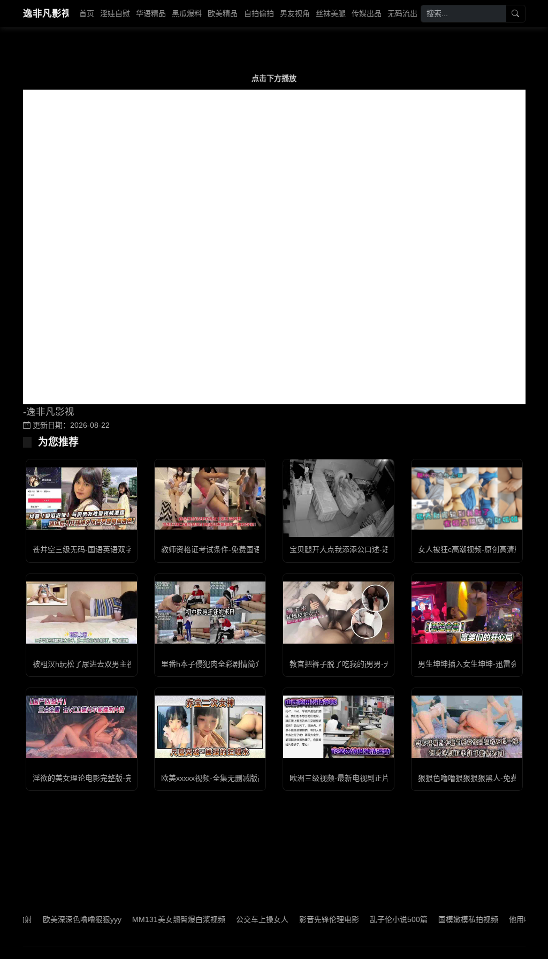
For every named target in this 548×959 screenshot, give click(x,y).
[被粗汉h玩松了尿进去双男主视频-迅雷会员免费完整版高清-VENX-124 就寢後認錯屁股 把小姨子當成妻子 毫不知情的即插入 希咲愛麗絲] (81, 613)
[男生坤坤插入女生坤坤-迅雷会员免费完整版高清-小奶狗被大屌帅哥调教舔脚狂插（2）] (467, 613)
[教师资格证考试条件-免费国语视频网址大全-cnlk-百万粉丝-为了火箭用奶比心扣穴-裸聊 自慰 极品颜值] (210, 498)
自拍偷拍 (259, 13)
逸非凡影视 (45, 13)
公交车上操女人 (243, 919)
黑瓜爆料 (187, 13)
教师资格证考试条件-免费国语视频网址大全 (233, 549)
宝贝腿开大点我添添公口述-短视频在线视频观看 (370, 549)
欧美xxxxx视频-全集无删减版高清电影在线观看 (239, 778)
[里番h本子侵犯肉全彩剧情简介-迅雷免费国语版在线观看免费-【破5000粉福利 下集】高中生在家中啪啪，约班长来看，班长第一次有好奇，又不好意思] (210, 613)
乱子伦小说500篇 (379, 919)
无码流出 (402, 13)
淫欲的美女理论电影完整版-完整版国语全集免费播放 (120, 778)
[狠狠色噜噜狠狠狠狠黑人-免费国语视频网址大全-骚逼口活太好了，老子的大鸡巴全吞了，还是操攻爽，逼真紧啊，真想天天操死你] (467, 727)
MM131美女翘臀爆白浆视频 (159, 919)
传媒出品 (367, 13)
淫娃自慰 (115, 13)
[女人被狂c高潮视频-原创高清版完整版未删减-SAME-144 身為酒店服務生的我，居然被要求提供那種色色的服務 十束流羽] (467, 498)
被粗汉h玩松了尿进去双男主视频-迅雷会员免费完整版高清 (130, 664)
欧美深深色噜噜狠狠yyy (63, 919)
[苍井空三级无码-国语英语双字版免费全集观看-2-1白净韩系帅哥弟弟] (81, 498)
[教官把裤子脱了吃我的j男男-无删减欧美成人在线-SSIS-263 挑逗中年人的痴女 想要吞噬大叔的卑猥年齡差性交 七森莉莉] (338, 613)
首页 (86, 13)
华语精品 (151, 13)
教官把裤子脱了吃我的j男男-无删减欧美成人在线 (370, 664)
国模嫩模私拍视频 (449, 919)
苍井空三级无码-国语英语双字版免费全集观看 (109, 549)
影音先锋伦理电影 (310, 919)
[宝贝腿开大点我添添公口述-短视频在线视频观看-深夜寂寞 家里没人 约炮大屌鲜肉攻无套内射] (338, 498)
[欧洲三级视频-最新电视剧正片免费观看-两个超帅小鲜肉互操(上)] (338, 727)
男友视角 (295, 13)
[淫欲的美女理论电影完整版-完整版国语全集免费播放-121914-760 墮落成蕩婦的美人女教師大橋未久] (81, 727)
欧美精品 (223, 13)
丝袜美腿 (331, 13)
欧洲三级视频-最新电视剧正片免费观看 (355, 778)
